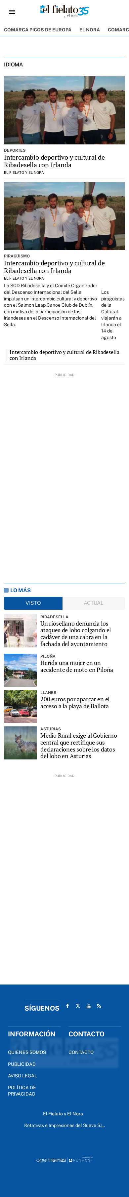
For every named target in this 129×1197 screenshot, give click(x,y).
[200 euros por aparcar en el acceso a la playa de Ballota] (20, 706)
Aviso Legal (22, 1075)
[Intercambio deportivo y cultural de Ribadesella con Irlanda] (64, 110)
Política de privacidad (22, 1091)
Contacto (81, 1052)
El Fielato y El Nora (24, 172)
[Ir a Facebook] (67, 1006)
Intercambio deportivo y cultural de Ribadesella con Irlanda (54, 161)
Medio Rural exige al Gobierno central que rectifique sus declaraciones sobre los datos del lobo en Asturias (78, 745)
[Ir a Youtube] (88, 1006)
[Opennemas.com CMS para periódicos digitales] (64, 1160)
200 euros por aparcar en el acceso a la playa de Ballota (74, 702)
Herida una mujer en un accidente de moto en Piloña (76, 666)
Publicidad (22, 1064)
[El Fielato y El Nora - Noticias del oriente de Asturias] (64, 11)
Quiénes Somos (27, 1052)
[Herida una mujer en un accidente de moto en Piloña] (20, 670)
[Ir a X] (78, 1006)
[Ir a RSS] (99, 1006)
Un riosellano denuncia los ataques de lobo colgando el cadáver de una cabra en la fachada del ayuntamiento (75, 633)
